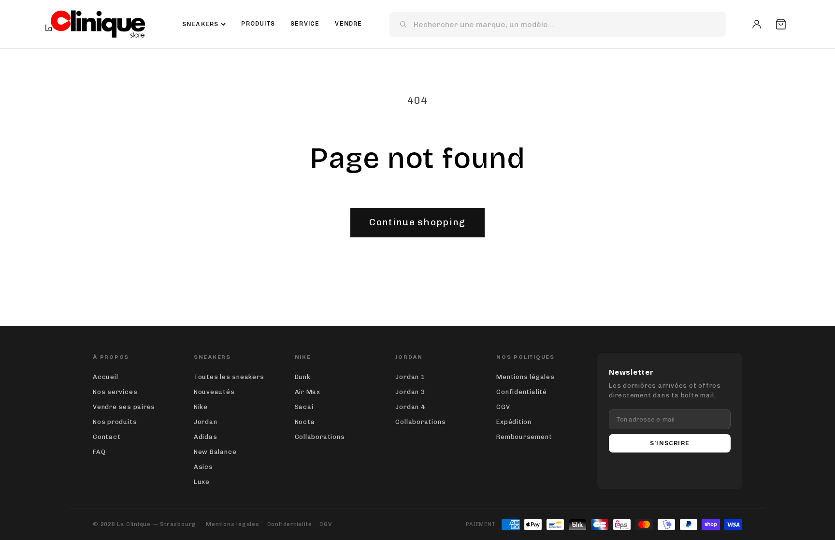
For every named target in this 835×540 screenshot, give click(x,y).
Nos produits (115, 421)
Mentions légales (525, 376)
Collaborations (320, 436)
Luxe (202, 481)
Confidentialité (521, 391)
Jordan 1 (410, 376)
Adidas (205, 436)
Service (304, 23)
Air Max (307, 391)
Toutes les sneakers (229, 376)
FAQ (99, 451)
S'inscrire (670, 443)
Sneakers (200, 24)
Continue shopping (417, 222)
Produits (258, 23)
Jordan (205, 421)
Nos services (115, 391)
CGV (503, 406)
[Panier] (780, 24)
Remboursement (524, 436)
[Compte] (756, 24)
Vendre (348, 23)
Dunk (303, 376)
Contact (106, 436)
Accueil (105, 376)
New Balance (215, 451)
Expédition (514, 421)
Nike (201, 406)
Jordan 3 (410, 391)
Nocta (305, 421)
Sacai (304, 406)
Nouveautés (214, 391)
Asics (203, 466)
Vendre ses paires (124, 406)
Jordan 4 (410, 406)
